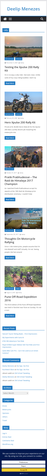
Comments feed (8, 441)
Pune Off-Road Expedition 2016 (21, 298)
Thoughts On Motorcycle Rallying (20, 240)
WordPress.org (7, 444)
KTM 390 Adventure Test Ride (13, 341)
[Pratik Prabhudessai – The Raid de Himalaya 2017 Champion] (23, 156)
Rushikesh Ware (8, 369)
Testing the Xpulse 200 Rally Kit (22, 68)
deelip (22, 63)
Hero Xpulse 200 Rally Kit (20, 122)
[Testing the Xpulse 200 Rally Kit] (23, 46)
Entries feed (6, 437)
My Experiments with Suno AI (13, 337)
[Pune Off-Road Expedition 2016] (23, 276)
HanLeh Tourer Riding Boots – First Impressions (19, 334)
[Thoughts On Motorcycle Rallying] (23, 218)
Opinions (18, 59)
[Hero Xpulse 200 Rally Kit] (23, 102)
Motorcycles (9, 59)
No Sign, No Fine (23, 366)
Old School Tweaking (22, 373)
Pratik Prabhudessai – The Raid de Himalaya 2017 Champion (21, 180)
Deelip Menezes (23, 9)
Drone (4, 406)
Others (4, 417)
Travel (18, 288)
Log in (4, 433)
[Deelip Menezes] (5, 19)
